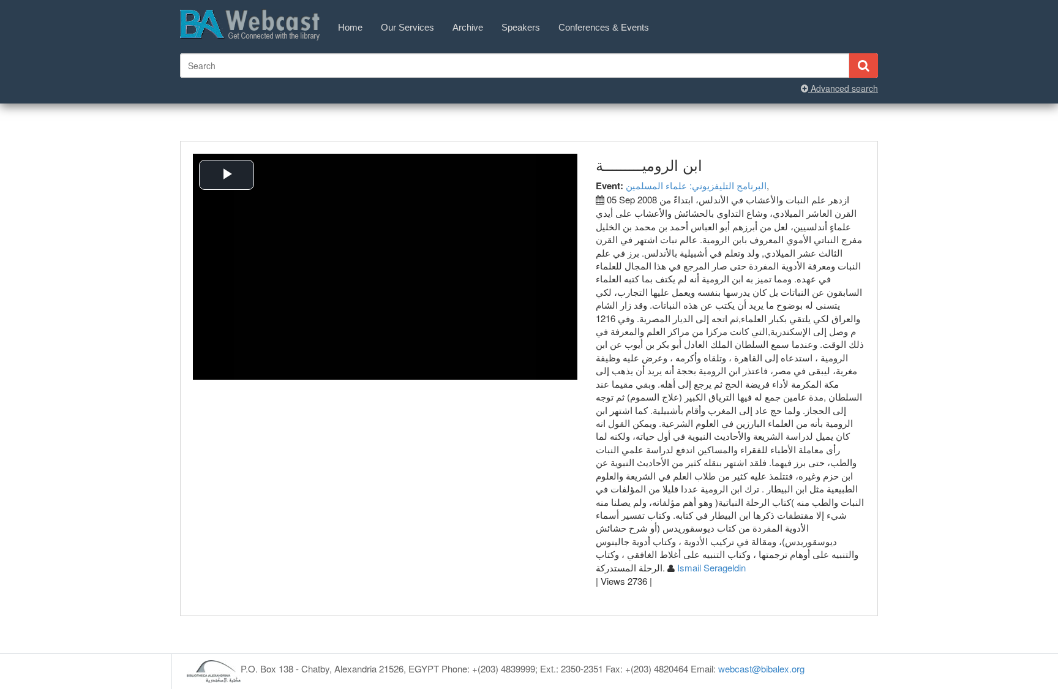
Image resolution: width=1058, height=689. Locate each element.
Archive (467, 27)
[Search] (863, 65)
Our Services (407, 27)
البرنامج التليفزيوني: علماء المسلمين (696, 185)
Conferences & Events (603, 27)
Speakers (520, 27)
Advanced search (843, 88)
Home (350, 27)
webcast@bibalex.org (761, 668)
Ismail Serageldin (711, 567)
